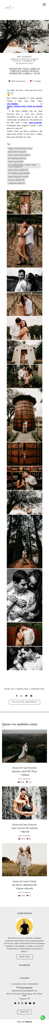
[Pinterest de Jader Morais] (26, 1003)
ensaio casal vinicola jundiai (19, 155)
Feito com (24, 1022)
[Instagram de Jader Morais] (22, 1003)
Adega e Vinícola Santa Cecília (20, 148)
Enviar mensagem (25, 987)
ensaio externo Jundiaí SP (18, 170)
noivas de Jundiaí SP (16, 180)
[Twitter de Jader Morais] (15, 1003)
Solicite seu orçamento (24, 702)
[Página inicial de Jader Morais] (10, 7)
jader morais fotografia (17, 152)
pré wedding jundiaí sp (17, 158)
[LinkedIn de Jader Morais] (34, 1003)
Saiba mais (24, 957)
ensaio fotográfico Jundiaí (18, 177)
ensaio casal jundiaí (15, 161)
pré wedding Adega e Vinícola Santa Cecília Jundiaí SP (22, 166)
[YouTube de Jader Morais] (30, 1003)
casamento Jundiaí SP (16, 183)
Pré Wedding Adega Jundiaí (18, 173)
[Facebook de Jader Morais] (18, 1003)
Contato (24, 1012)
